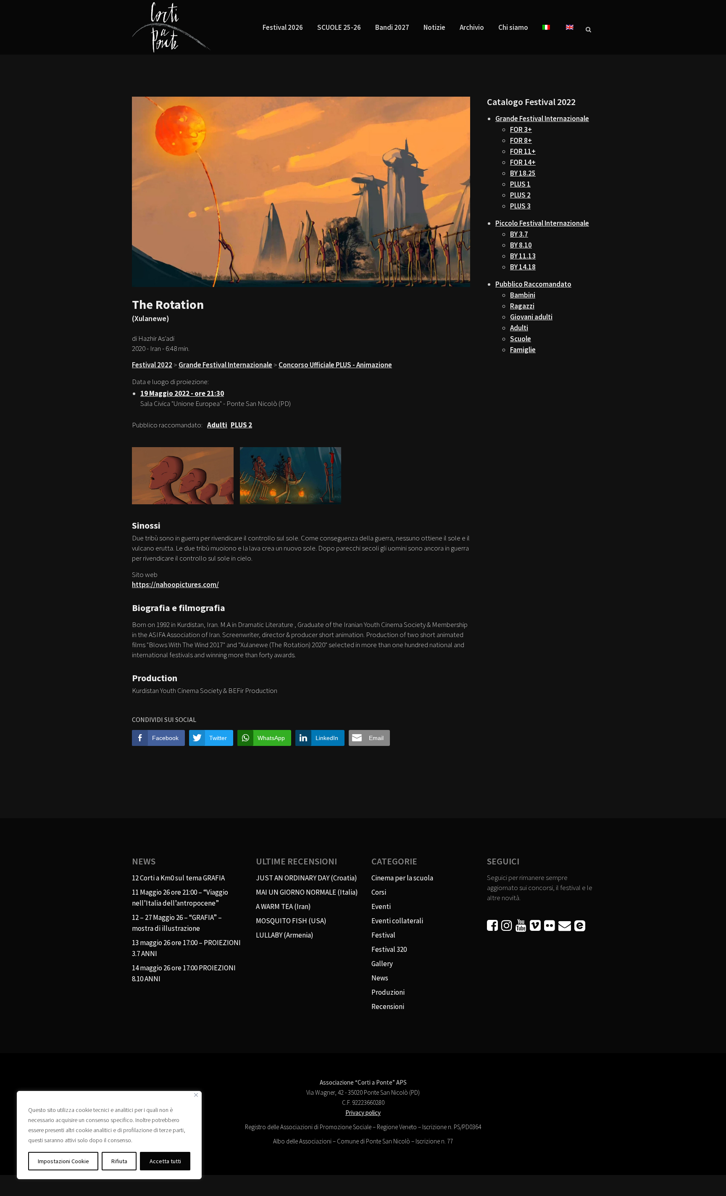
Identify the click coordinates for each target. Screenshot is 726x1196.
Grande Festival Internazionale (225, 364)
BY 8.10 (521, 245)
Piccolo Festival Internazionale (542, 223)
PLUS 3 (520, 206)
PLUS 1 (520, 184)
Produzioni (388, 992)
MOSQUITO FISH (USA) (291, 920)
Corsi (378, 892)
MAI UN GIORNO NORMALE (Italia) (307, 892)
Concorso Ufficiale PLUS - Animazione (335, 364)
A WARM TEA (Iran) (283, 906)
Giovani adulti (531, 316)
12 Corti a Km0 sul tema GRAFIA (178, 878)
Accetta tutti (165, 1161)
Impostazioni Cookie (63, 1161)
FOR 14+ (523, 162)
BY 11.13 (523, 256)
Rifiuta (119, 1161)
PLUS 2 (520, 195)
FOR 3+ (521, 129)
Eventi (381, 906)
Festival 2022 (152, 364)
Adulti (519, 327)
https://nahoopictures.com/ (175, 584)
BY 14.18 (523, 266)
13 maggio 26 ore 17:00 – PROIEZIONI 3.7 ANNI (186, 948)
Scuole (520, 338)
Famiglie (523, 349)
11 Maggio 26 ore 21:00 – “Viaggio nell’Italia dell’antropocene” (180, 898)
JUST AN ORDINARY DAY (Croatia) (306, 878)
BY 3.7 (519, 234)
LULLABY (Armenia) (284, 935)
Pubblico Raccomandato (533, 284)
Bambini (522, 295)
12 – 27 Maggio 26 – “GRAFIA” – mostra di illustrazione (177, 923)
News (379, 978)
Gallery (382, 963)
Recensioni (387, 1006)
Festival (383, 935)
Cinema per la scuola (402, 878)
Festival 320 (389, 949)
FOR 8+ (521, 140)
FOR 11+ (523, 151)
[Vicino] (196, 1095)
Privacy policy (363, 1113)
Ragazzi (522, 306)
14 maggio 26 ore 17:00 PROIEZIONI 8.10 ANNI (184, 973)
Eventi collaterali (397, 920)
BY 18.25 (523, 173)
